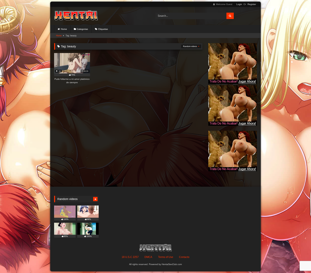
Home (64, 29)
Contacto (184, 257)
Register (252, 4)
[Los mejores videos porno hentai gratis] (76, 15)
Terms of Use (165, 257)
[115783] (232, 82)
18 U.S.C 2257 (130, 257)
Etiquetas (103, 29)
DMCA (148, 257)
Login (239, 4)
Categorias (82, 29)
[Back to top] (301, 263)
